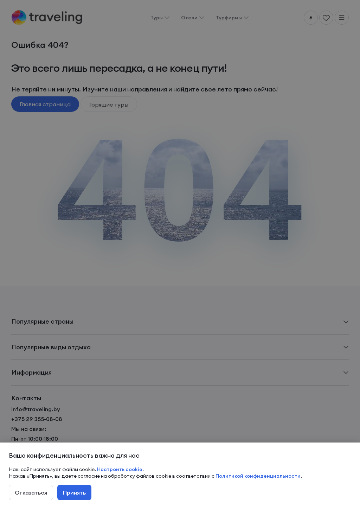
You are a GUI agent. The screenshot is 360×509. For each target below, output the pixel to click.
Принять (74, 492)
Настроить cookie (119, 469)
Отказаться (31, 492)
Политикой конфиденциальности (258, 476)
